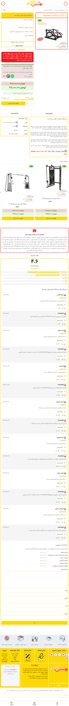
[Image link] (41, 658)
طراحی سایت (14, 654)
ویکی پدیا (14, 656)
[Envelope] (67, 658)
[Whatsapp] (12, 76)
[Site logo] (34, 4)
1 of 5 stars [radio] (46, 552)
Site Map (4, 662)
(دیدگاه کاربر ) (13, 50)
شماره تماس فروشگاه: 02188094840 (38, 676)
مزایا (66, 590)
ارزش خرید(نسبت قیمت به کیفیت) (58, 555)
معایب (66, 598)
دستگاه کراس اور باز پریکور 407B (18, 204)
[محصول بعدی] (2, 10)
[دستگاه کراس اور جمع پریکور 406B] (51, 181)
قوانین (4, 658)
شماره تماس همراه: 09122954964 (38, 678)
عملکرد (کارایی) (64, 561)
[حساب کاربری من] (3, 3)
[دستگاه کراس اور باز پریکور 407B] (18, 183)
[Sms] (63, 654)
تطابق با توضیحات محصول (60, 566)
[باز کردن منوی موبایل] (66, 3)
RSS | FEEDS (15, 662)
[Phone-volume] (8, 76)
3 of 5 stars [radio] (43, 552)
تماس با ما (4, 656)
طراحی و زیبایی (64, 563)
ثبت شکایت (4, 660)
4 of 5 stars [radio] (41, 552)
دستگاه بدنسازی (48, 10)
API (15, 660)
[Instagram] (55, 654)
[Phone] (67, 654)
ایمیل (66, 614)
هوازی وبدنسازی (59, 10)
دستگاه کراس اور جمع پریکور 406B (51, 198)
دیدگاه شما (64, 569)
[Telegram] (52, 654)
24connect (64, 683)
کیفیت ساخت (64, 558)
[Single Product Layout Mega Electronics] (4, 76)
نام (66, 606)
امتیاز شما (64, 552)
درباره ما (4, 654)
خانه (67, 10)
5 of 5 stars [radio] (40, 552)
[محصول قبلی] (6, 10)
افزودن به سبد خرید (13, 103)
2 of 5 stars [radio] (44, 552)
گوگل (14, 658)
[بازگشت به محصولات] (4, 10)
